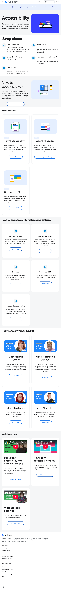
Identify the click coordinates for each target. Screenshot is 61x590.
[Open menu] (2, 2)
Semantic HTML (12, 192)
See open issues (6, 550)
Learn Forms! (15, 157)
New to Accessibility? (12, 84)
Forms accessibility (14, 140)
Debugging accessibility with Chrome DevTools (13, 460)
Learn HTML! (15, 208)
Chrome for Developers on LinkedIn (10, 574)
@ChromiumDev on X (7, 569)
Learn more (15, 249)
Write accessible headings (13, 509)
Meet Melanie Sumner (15, 358)
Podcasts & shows (6, 563)
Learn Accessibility (13, 44)
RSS (3, 576)
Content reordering (15, 236)
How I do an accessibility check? (44, 459)
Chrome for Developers (7, 556)
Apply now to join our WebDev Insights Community (22, 7)
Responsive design (44, 140)
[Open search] (39, 2)
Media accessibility (45, 272)
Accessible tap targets (45, 236)
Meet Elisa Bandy (16, 408)
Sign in (57, 1)
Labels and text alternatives (16, 306)
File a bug (4, 548)
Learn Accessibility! (15, 104)
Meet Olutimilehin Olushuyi (45, 358)
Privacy (7, 583)
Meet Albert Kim (45, 408)
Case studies (5, 561)
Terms (3, 583)
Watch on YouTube (15, 479)
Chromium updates (7, 558)
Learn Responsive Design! (45, 157)
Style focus (15, 272)
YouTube (4, 571)
